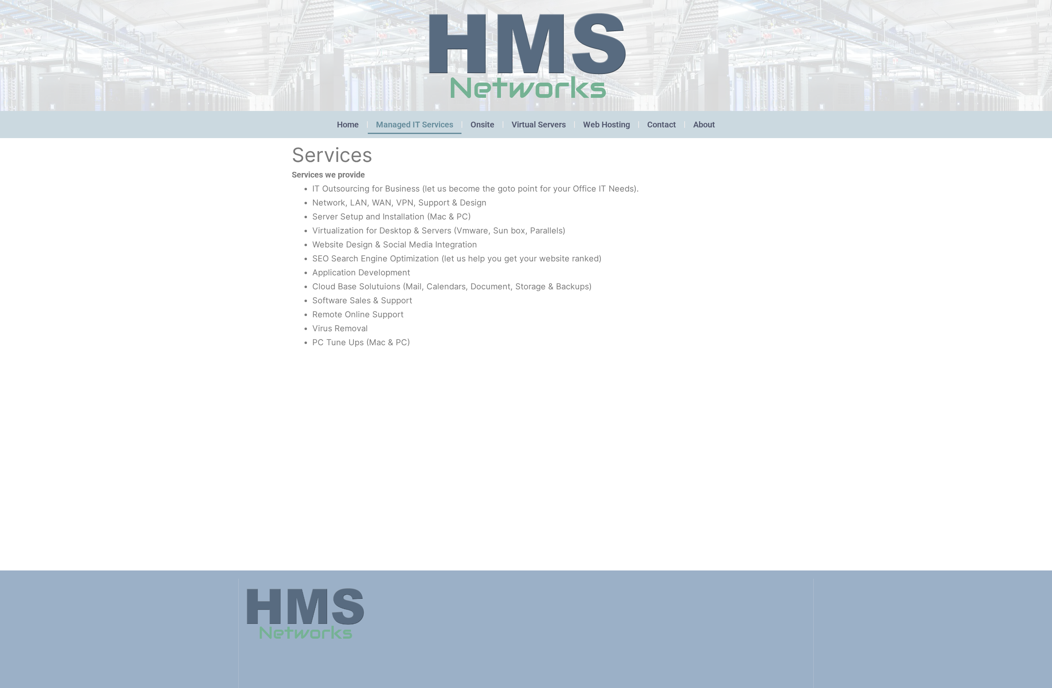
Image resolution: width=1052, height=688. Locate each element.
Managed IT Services (414, 124)
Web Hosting (606, 124)
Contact (661, 124)
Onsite (482, 124)
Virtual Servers (539, 124)
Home (348, 124)
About (704, 124)
